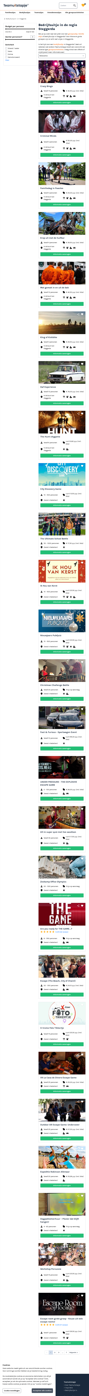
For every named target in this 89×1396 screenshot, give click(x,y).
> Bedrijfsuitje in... (70, 1390)
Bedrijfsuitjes (24, 12)
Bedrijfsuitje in (9, 18)
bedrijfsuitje (58, 44)
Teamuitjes (38, 12)
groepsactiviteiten (56, 49)
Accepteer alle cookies (42, 1390)
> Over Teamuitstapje (72, 1385)
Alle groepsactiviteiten (74, 12)
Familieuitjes (10, 12)
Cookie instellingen (12, 1391)
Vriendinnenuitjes (54, 12)
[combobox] (65, 5)
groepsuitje (73, 34)
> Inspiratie (68, 1388)
